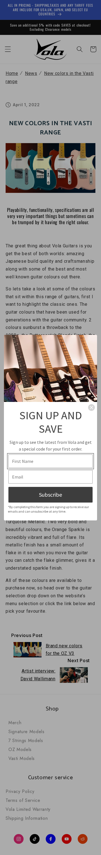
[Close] (91, 407)
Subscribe (50, 494)
